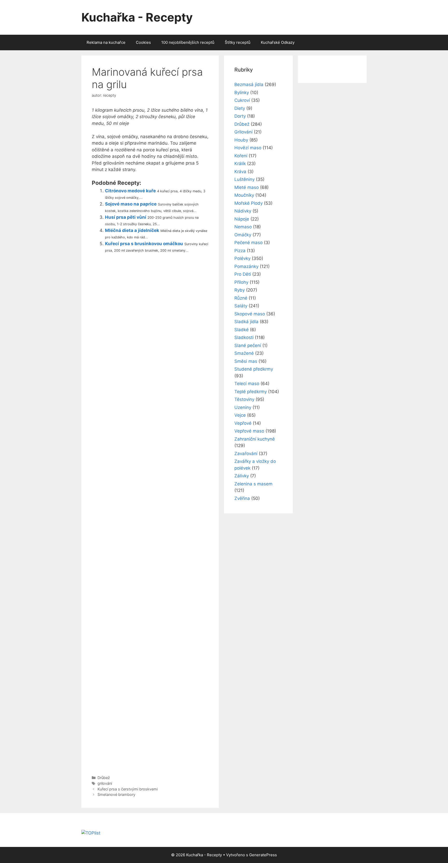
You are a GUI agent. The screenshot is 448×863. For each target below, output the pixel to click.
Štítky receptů (237, 42)
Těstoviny (244, 399)
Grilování (243, 132)
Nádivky (242, 211)
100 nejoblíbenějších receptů (187, 42)
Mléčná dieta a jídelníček (132, 230)
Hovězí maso (247, 147)
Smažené (244, 353)
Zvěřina (242, 498)
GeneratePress (263, 854)
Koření (240, 155)
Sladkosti (244, 337)
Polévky (242, 258)
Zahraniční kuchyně (254, 439)
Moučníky (244, 195)
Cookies (143, 42)
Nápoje (241, 219)
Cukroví (242, 100)
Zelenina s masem (253, 483)
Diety (239, 108)
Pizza (240, 250)
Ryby (239, 290)
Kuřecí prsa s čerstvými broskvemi (127, 789)
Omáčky (242, 234)
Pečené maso (248, 242)
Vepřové (242, 423)
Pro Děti (242, 274)
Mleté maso (246, 187)
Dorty (240, 116)
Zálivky (241, 475)
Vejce (240, 415)
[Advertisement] (150, 512)
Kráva (240, 171)
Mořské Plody (248, 203)
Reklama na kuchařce (106, 42)
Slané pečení (247, 345)
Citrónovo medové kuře (130, 190)
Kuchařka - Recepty (137, 17)
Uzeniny (242, 407)
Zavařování (245, 453)
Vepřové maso (249, 431)
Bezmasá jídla (248, 84)
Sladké (241, 329)
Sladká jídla (246, 321)
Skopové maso (249, 313)
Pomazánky (246, 266)
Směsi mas (245, 361)
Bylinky (241, 92)
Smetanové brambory (116, 794)
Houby (241, 140)
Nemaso (243, 226)
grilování (104, 783)
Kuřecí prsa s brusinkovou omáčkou (144, 243)
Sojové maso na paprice (131, 204)
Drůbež (103, 777)
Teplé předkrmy (250, 391)
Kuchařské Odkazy (278, 42)
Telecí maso (246, 383)
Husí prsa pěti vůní (125, 217)
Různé (240, 298)
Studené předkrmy (253, 369)
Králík (240, 163)
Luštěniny (244, 179)
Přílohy (241, 282)
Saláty (240, 305)
